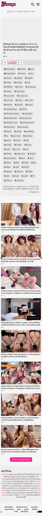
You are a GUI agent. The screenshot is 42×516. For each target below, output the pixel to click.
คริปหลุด (9, 105)
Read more (35, 192)
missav (8, 82)
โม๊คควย (9, 180)
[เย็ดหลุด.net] (8, 4)
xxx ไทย (20, 87)
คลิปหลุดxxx (28, 114)
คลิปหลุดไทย (23, 127)
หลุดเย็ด (32, 154)
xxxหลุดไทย (20, 91)
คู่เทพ (32, 69)
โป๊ (33, 176)
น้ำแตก (28, 145)
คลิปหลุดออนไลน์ (28, 122)
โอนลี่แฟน (20, 180)
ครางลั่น (30, 100)
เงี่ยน (17, 163)
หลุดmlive (34, 507)
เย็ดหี (17, 167)
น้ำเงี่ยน (8, 145)
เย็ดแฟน (9, 171)
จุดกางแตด (16, 136)
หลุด (26, 149)
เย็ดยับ (8, 167)
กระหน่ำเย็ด (10, 96)
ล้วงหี (8, 149)
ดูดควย (8, 140)
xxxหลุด (8, 91)
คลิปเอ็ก (8, 131)
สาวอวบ (17, 149)
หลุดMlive (26, 481)
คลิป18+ (19, 105)
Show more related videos (21, 459)
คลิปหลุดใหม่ (10, 69)
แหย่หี (25, 176)
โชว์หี (22, 495)
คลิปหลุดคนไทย (11, 118)
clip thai (8, 78)
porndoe (19, 82)
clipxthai (19, 78)
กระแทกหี (9, 100)
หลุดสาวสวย (20, 154)
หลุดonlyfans (10, 73)
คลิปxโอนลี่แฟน (11, 109)
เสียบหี (29, 171)
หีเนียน (8, 163)
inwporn (30, 78)
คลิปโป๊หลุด (30, 131)
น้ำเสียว (19, 145)
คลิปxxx (30, 105)
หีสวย (23, 158)
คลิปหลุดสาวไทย (11, 122)
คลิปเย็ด (22, 69)
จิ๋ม (7, 136)
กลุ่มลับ (19, 100)
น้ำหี (26, 140)
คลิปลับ (24, 109)
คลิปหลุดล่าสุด (26, 118)
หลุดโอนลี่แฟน (11, 158)
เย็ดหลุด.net (5, 474)
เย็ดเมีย (26, 167)
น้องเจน (22, 73)
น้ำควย (18, 140)
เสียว (7, 176)
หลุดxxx (8, 154)
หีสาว (31, 158)
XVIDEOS (9, 87)
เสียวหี (16, 176)
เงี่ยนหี (26, 163)
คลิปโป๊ (18, 131)
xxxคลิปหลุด (31, 87)
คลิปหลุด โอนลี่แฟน (12, 114)
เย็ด (34, 163)
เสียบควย (19, 171)
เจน (31, 73)
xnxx (28, 82)
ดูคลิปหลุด (28, 136)
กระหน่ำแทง (23, 96)
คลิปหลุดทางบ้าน (22, 507)
